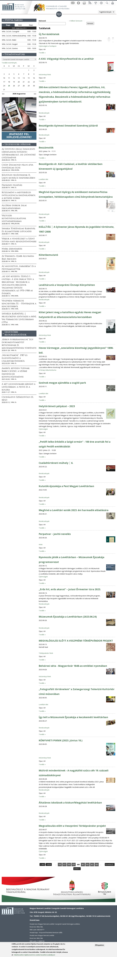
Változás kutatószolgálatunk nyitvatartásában (14, 219)
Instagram (84, 3)
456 (59, 864)
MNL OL (13, 160)
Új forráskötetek (49, 34)
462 (87, 864)
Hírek (41, 544)
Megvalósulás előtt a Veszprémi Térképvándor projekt (72, 825)
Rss (89, 3)
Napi (8, 25)
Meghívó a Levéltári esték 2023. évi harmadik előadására (73, 510)
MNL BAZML (15, 170)
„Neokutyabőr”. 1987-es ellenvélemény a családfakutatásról (14, 358)
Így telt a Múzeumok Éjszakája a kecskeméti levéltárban (73, 717)
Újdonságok (43, 429)
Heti (20, 25)
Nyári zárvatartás (12, 249)
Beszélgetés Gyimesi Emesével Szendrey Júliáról (68, 125)
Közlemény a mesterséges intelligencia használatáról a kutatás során (19, 195)
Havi (31, 25)
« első (42, 864)
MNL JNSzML (15, 223)
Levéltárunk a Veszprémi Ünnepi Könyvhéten (67, 285)
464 (96, 864)
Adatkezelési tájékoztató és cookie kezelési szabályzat (34, 955)
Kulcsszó (42, 21)
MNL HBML (15, 251)
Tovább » (42, 53)
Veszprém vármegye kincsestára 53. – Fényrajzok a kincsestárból (19, 304)
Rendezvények (44, 113)
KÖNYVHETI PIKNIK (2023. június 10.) (60, 740)
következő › (109, 864)
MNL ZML (14, 210)
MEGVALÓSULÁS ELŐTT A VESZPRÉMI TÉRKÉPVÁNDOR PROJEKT (76, 640)
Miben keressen (76, 21)
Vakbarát (95, 3)
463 (92, 864)
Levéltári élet (43, 179)
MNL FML (14, 271)
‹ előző (48, 864)
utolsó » (77, 869)
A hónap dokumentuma (47, 370)
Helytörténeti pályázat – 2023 (57, 406)
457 (64, 864)
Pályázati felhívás (12, 185)
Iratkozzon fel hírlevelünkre (72, 3)
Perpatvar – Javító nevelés (55, 534)
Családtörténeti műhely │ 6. (56, 462)
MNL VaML (14, 233)
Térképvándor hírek (46, 653)
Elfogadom (99, 945)
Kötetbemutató (48, 254)
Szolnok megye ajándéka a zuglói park (62, 382)
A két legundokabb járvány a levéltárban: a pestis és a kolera (18, 387)
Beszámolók (46, 147)
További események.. (9, 63)
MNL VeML (14, 309)
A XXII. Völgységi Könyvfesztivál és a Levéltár (66, 58)
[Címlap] (14, 7)
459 (73, 864)
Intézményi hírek (45, 74)
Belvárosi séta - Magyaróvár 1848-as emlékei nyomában (73, 665)
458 (69, 864)
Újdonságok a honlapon (47, 46)
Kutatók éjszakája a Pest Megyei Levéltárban (66, 486)
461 (83, 864)
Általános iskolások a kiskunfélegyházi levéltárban (70, 802)
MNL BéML (14, 296)
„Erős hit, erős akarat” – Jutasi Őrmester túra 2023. (70, 589)
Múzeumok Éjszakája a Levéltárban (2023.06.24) (68, 616)
